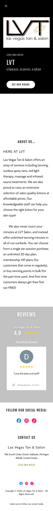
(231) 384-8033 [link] (15, 54)
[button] (6, 6)
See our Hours (21, 84)
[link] (19, 421)
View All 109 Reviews (26, 342)
